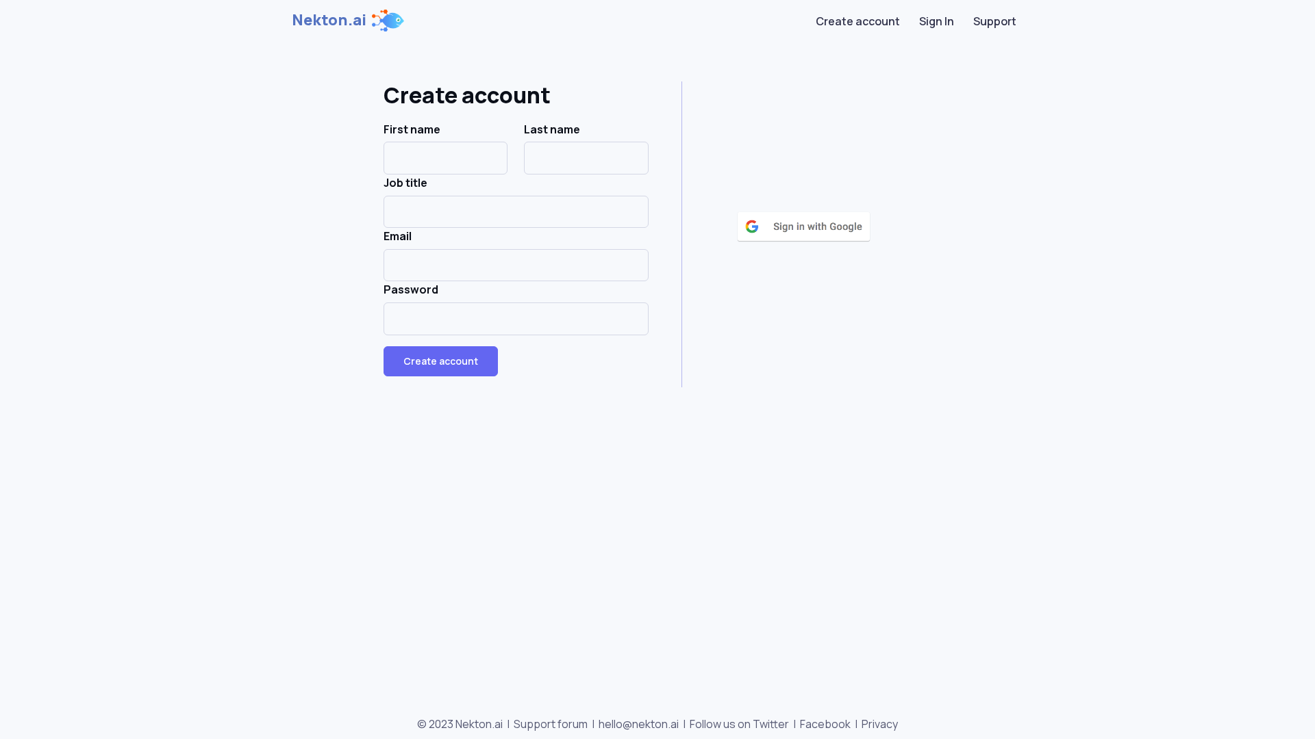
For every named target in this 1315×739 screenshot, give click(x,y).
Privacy (880, 723)
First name (412, 129)
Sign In (936, 21)
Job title (405, 182)
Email (398, 236)
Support (994, 21)
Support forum (551, 723)
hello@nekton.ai (639, 723)
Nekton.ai (329, 20)
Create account (858, 21)
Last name (552, 129)
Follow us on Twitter (739, 723)
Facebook (825, 723)
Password (411, 289)
